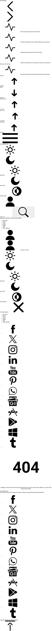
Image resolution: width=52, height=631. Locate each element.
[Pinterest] (13, 385)
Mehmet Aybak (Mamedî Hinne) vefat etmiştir (31, 52)
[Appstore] (13, 416)
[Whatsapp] (13, 395)
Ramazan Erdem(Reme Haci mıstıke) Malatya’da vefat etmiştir (35, 42)
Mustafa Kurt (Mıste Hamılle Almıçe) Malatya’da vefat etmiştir (35, 74)
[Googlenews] (13, 406)
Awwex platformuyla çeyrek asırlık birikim (30, 31)
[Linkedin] (13, 364)
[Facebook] (13, 333)
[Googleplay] (13, 426)
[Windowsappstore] (13, 437)
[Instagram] (13, 354)
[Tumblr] (13, 447)
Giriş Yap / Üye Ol (24, 250)
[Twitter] (13, 343)
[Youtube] (13, 375)
